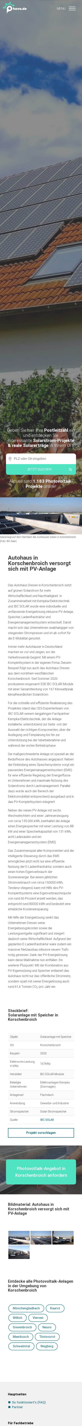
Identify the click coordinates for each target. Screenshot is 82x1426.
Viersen (38, 1318)
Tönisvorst (47, 1337)
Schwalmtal (21, 1346)
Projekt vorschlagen (41, 1133)
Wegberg (46, 1346)
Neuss (47, 1327)
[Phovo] (41, 7)
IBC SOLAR (47, 1119)
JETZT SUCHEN (39, 469)
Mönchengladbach (26, 1308)
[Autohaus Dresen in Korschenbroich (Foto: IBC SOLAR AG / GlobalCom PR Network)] (19, 1252)
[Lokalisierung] (9, 458)
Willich (17, 1318)
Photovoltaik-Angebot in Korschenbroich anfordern (41, 1172)
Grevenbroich (22, 1327)
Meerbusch (21, 1337)
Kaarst (55, 1308)
